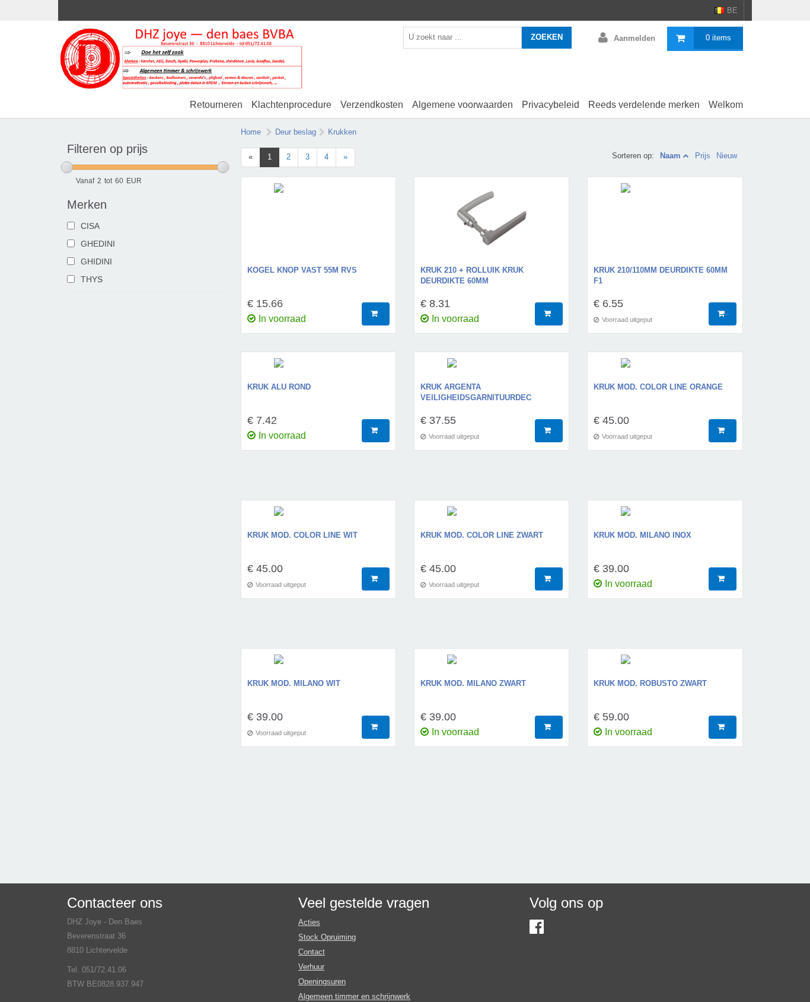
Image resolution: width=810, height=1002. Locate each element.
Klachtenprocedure (291, 105)
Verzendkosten (371, 105)
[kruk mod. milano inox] (665, 518)
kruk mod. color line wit (302, 535)
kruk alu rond (279, 386)
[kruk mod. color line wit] (318, 518)
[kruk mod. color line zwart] (491, 518)
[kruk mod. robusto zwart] (665, 666)
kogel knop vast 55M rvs (302, 270)
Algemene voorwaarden (462, 105)
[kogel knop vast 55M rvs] (318, 224)
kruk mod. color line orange (658, 386)
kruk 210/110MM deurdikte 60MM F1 (661, 276)
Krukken (342, 131)
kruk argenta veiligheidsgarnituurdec (475, 392)
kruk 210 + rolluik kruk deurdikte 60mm (472, 276)
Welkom (726, 105)
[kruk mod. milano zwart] (491, 666)
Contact (311, 951)
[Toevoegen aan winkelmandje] (376, 314)
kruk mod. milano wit (293, 683)
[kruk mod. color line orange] (665, 370)
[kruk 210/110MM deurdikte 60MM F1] (665, 224)
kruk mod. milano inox (642, 535)
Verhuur (311, 966)
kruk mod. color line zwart (481, 535)
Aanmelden (634, 38)
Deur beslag (295, 131)
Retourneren (216, 105)
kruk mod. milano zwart (473, 683)
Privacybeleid (550, 105)
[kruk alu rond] (318, 370)
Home (251, 131)
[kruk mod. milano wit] (318, 666)
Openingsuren (322, 981)
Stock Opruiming (327, 937)
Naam (670, 155)
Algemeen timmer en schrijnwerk (354, 996)
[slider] (67, 167)
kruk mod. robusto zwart (650, 683)
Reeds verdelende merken (644, 105)
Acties (309, 922)
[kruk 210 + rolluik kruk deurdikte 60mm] (491, 224)
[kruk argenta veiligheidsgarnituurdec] (491, 370)
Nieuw (726, 155)
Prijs (702, 155)
